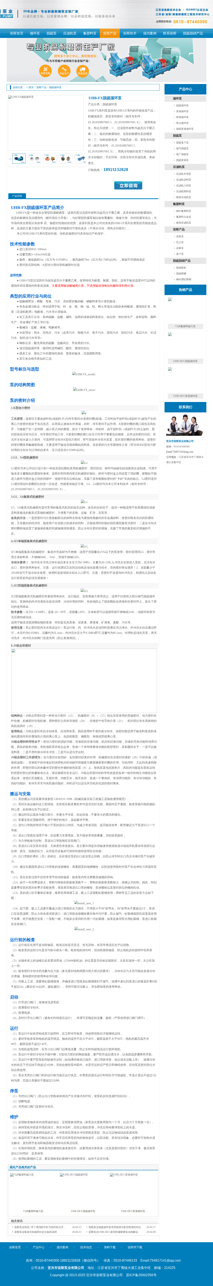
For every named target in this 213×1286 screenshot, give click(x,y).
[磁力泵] (106, 60)
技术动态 (86, 1247)
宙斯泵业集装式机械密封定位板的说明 (35, 1232)
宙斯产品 (41, 87)
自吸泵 (180, 248)
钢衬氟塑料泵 (183, 211)
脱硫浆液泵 (182, 160)
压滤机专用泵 (183, 173)
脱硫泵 (177, 135)
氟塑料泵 (179, 204)
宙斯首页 (15, 1247)
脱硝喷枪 (181, 267)
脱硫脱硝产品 (182, 260)
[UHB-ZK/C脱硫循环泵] (74, 1174)
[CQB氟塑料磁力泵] (22, 1174)
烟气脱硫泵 (182, 148)
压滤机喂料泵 (183, 191)
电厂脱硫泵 (182, 154)
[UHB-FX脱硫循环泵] (19, 162)
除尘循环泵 (182, 123)
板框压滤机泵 (183, 197)
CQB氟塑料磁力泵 (33, 1211)
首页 (31, 87)
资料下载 (110, 1247)
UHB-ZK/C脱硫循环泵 (83, 1211)
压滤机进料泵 (183, 179)
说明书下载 (135, 1247)
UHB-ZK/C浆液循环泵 (133, 1211)
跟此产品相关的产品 (23, 1167)
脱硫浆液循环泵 (185, 128)
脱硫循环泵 (55, 87)
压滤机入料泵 (183, 185)
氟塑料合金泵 (183, 216)
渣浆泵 (180, 236)
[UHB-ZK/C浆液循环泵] (124, 1174)
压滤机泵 (179, 166)
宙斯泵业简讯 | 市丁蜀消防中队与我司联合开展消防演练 (45, 1227)
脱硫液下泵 (182, 142)
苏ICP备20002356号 (141, 1275)
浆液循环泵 (182, 111)
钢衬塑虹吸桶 (183, 279)
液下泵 (180, 253)
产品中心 (39, 1247)
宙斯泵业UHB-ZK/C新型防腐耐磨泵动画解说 (113, 1232)
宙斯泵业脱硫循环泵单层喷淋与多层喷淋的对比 (115, 1227)
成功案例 (62, 1247)
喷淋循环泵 (182, 117)
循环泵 (177, 98)
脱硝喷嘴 (181, 273)
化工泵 (180, 242)
